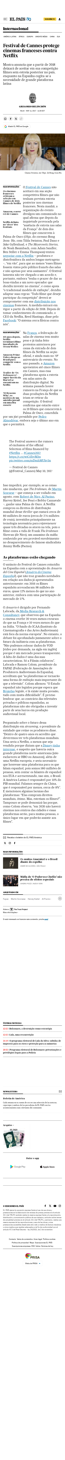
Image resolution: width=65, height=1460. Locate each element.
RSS (33, 1246)
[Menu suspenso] (5, 19)
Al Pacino (46, 899)
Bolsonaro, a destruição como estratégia (30, 1028)
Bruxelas (9, 691)
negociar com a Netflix (18, 256)
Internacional (15, 29)
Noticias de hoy (47, 1246)
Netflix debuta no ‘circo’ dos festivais (11, 224)
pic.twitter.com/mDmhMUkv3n (30, 460)
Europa (30, 37)
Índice (38, 1246)
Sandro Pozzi (26, 884)
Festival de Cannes (38, 187)
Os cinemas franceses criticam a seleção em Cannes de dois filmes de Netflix (12, 197)
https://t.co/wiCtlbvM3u (25, 456)
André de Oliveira (27, 866)
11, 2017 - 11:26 (35, 111)
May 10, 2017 (44, 471)
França (32, 333)
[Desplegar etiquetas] (60, 898)
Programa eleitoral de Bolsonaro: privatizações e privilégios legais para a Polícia (32, 1051)
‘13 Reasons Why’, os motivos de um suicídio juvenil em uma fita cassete (11, 399)
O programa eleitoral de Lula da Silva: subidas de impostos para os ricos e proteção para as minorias (32, 1042)
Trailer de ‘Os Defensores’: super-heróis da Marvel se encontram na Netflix (12, 379)
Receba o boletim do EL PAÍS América (24, 837)
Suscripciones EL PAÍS (43, 1243)
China (52, 37)
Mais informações (10, 912)
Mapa (32, 1243)
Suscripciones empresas (21, 1246)
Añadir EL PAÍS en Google (18, 126)
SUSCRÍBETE (50, 19)
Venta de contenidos (25, 1239)
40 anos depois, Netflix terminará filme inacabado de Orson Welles (12, 342)
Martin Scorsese (18, 899)
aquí (46, 919)
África (21, 37)
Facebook (9, 320)
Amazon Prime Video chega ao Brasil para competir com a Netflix (12, 360)
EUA (58, 37)
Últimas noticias (12, 1023)
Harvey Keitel (33, 899)
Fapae (5, 899)
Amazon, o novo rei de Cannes (12, 213)
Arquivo (7, 1125)
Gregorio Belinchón (32, 106)
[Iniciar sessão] (59, 19)
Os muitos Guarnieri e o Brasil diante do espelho (38, 860)
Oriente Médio (41, 37)
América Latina (9, 37)
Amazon (49, 363)
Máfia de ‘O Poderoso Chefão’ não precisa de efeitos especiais (41, 878)
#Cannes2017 (32, 453)
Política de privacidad (20, 1243)
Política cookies (49, 1239)
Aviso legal (38, 1239)
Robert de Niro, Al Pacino (37, 496)
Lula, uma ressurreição (21, 1034)
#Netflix (14, 453)
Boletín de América (14, 1099)
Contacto (12, 1239)
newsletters (10, 1091)
